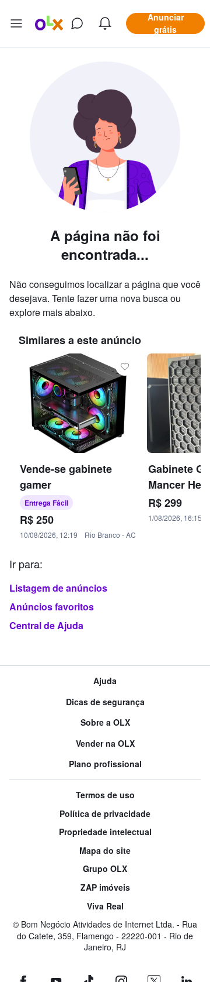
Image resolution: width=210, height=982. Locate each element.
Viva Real (105, 906)
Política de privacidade (105, 813)
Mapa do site (105, 850)
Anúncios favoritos (51, 606)
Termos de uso (105, 795)
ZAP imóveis (105, 887)
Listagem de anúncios (58, 588)
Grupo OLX (105, 868)
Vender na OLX (105, 743)
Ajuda (105, 680)
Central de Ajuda (46, 625)
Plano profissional (105, 764)
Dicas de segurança (105, 702)
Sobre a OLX (105, 722)
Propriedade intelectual (105, 831)
